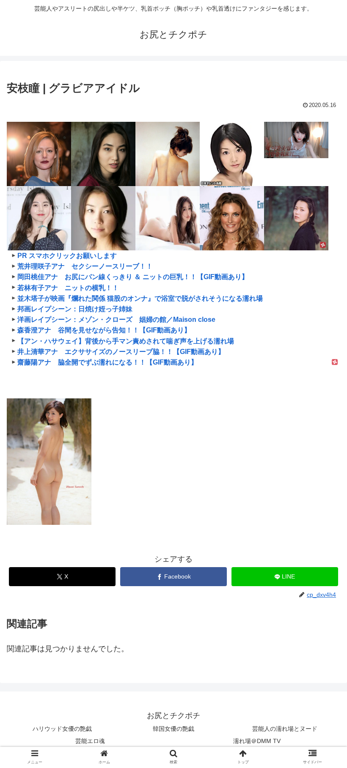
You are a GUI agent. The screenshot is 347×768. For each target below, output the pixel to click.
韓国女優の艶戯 (173, 728)
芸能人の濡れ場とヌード (284, 728)
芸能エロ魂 (90, 741)
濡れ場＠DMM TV (257, 741)
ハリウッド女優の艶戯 (62, 728)
